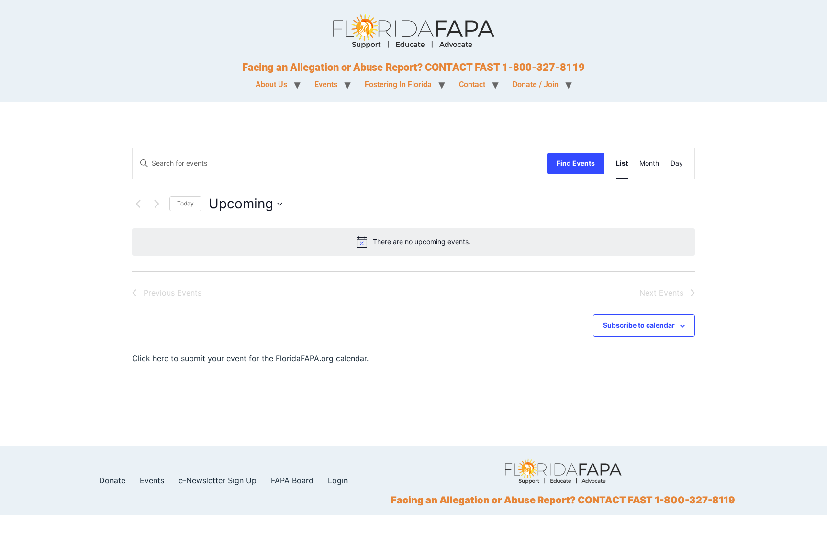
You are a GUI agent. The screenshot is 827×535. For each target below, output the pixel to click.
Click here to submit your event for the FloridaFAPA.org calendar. (250, 358)
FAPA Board (292, 480)
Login (338, 480)
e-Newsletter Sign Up (218, 480)
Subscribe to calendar (639, 325)
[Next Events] (156, 204)
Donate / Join (536, 84)
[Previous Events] (138, 204)
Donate (112, 480)
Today (185, 203)
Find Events (576, 163)
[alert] (413, 241)
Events (152, 480)
